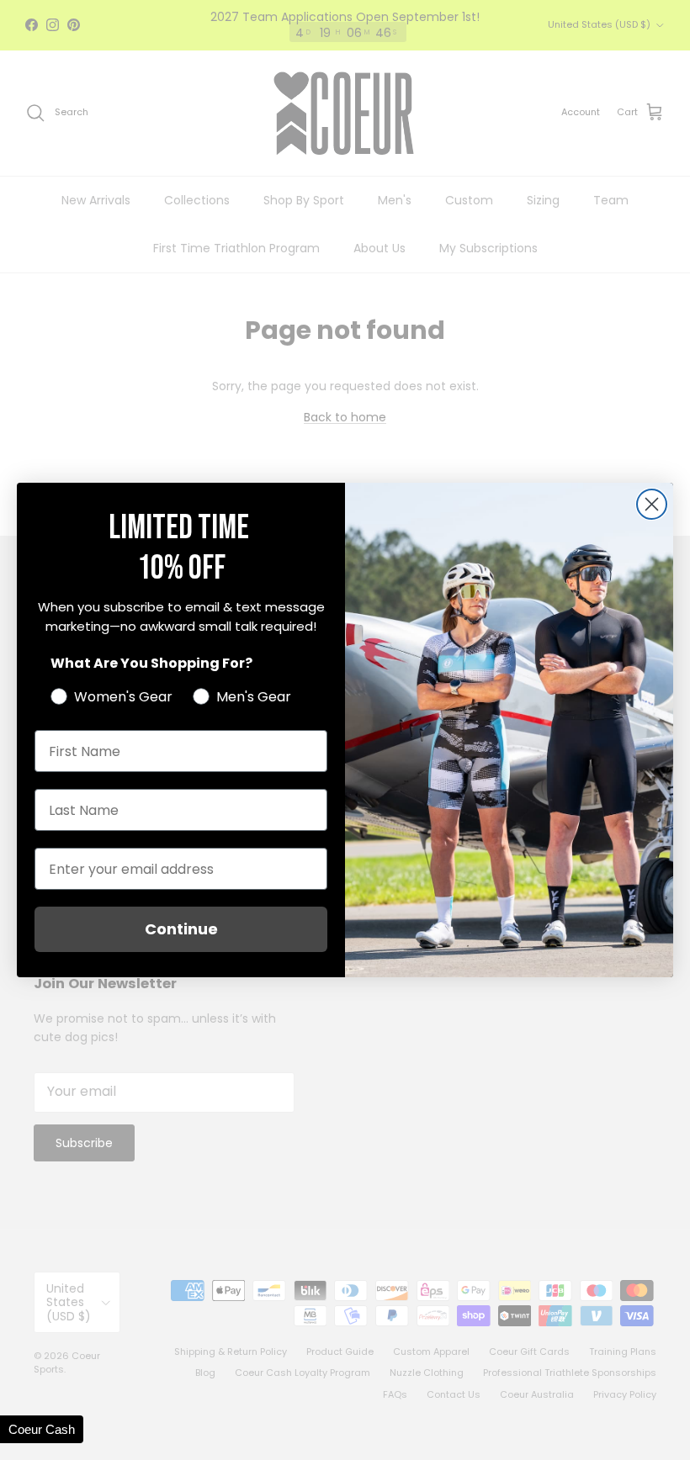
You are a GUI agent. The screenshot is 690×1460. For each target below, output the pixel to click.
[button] (41, 1429)
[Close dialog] (651, 504)
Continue (181, 928)
